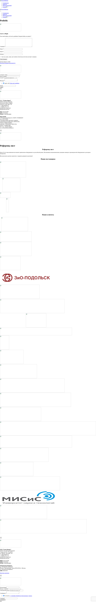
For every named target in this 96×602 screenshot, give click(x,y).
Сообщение (3, 593)
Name (2, 49)
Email (1, 51)
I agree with (11, 83)
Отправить (3, 599)
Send (2, 87)
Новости (5, 4)
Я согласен (18, 595)
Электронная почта (5, 590)
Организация (3, 587)
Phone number (3, 76)
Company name (3, 74)
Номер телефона (4, 588)
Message (2, 80)
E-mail (2, 77)
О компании (6, 3)
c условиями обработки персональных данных (21, 595)
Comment (2, 46)
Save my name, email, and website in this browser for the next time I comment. (19, 56)
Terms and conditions (14, 83)
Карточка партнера (4, 573)
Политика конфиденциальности (7, 63)
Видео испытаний (7, 5)
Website (2, 54)
